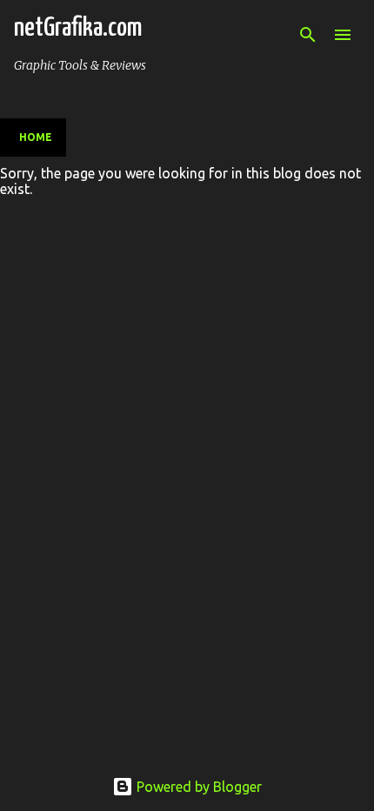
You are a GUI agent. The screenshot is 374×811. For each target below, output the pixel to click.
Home (35, 137)
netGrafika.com (78, 28)
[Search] (307, 35)
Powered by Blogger (197, 786)
